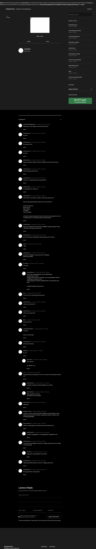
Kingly (70, 71)
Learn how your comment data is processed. (49, 520)
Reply (24, 129)
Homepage (44, 546)
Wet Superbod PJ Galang (74, 54)
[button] (4, 9)
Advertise (52, 546)
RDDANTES (10, 9)
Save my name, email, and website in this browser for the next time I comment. (28, 516)
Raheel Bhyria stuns (73, 25)
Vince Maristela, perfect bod (75, 30)
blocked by (80, 101)
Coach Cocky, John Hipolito (75, 59)
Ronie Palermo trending (74, 42)
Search (90, 15)
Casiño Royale (72, 48)
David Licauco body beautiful (75, 77)
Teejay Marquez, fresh (73, 65)
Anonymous (26, 133)
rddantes (27, 49)
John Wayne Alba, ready (74, 36)
